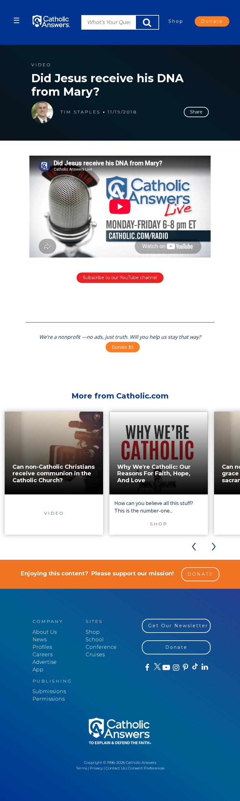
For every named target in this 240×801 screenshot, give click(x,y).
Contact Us (115, 768)
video (41, 65)
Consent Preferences (146, 768)
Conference (101, 647)
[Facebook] (147, 667)
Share (196, 112)
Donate (212, 21)
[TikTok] (195, 667)
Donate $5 (122, 347)
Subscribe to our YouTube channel (120, 277)
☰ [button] (16, 20)
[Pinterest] (185, 667)
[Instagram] (175, 667)
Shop (175, 21)
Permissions (48, 699)
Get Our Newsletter (178, 625)
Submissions (49, 691)
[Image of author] (42, 112)
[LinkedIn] (204, 667)
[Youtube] (166, 667)
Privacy (96, 768)
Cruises (95, 655)
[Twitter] (156, 667)
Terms (81, 768)
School (95, 640)
